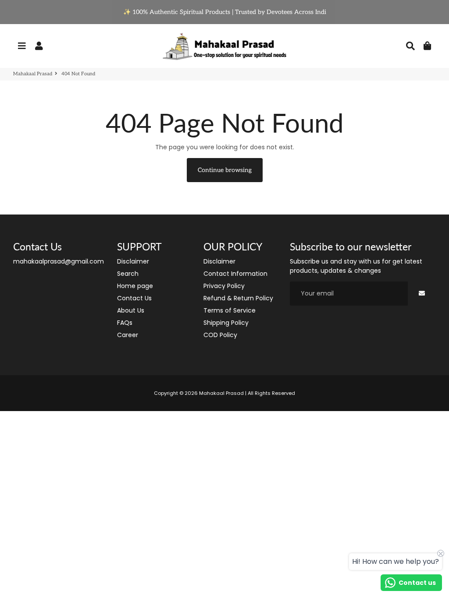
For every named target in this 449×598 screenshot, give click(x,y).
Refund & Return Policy (238, 298)
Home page (135, 285)
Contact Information (235, 273)
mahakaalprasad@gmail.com (58, 261)
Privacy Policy (224, 285)
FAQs (124, 322)
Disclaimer (133, 261)
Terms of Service (229, 310)
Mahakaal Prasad (32, 74)
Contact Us (134, 298)
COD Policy (220, 335)
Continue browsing (225, 170)
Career (127, 335)
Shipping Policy (226, 322)
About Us (130, 310)
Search (128, 273)
